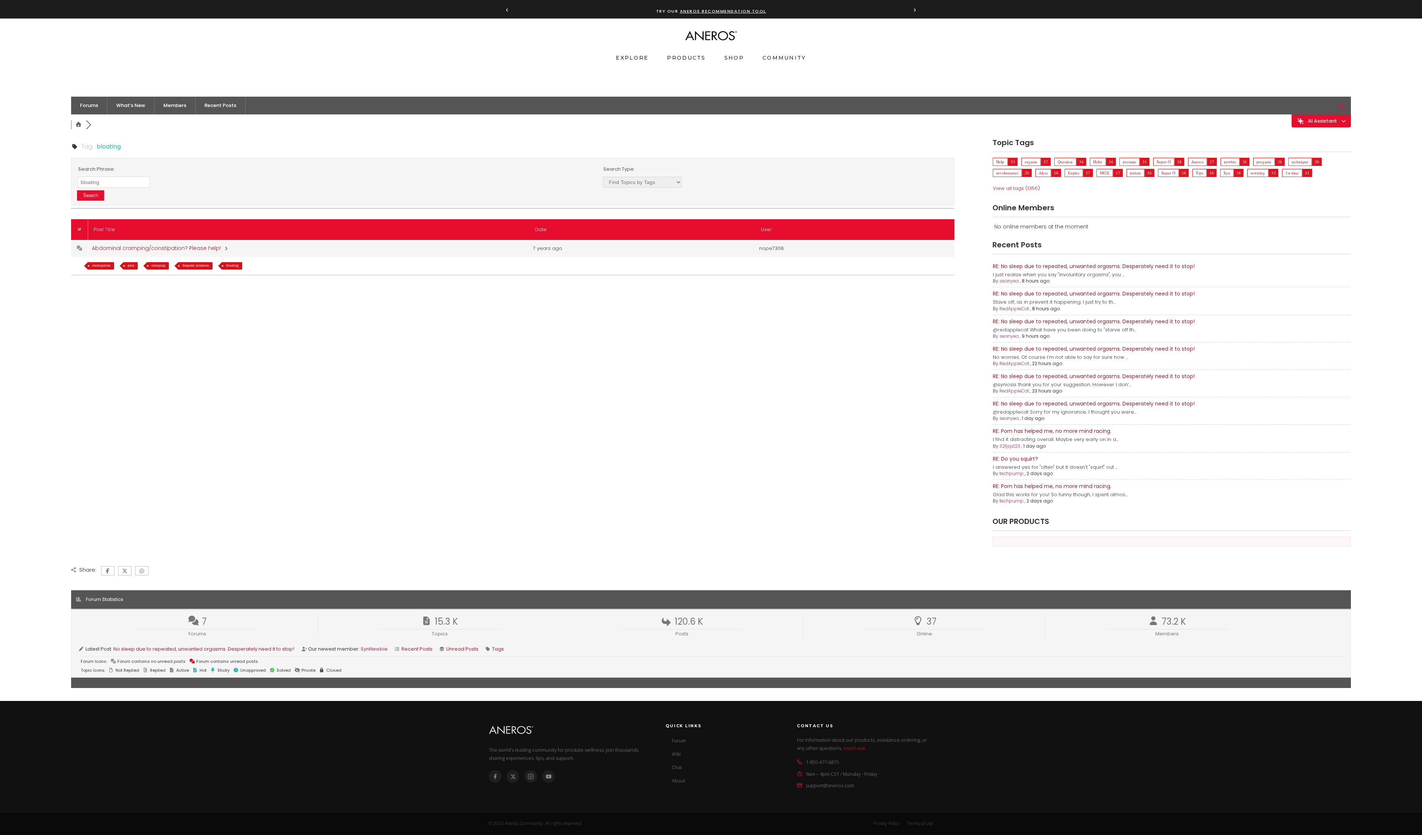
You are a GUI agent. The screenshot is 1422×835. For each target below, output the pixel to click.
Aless (1043, 173)
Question (1065, 161)
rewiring (1258, 173)
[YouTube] (548, 776)
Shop (734, 57)
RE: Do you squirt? (1015, 458)
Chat (677, 767)
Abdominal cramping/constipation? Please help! (158, 248)
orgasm (1031, 161)
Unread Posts (462, 648)
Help (1000, 161)
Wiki (676, 754)
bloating (232, 265)
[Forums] (78, 125)
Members (174, 105)
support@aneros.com (830, 785)
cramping (158, 265)
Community (784, 57)
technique (1300, 161)
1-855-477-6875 (822, 762)
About (678, 780)
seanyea (1009, 281)
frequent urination (196, 265)
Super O (1168, 173)
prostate (1129, 161)
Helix (1097, 161)
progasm (1263, 161)
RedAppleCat (1014, 308)
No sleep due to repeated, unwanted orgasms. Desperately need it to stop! (203, 648)
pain (131, 265)
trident (1135, 173)
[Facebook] (495, 776)
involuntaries (1007, 173)
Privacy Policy (886, 823)
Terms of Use (920, 823)
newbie (1230, 161)
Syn (1227, 173)
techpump (1011, 473)
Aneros (1197, 161)
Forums (89, 105)
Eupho (1073, 173)
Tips (1199, 173)
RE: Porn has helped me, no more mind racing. (1052, 431)
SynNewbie (374, 648)
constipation (101, 265)
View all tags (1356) (1016, 188)
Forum (679, 740)
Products (686, 57)
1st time (1292, 173)
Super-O (1163, 161)
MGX (1104, 173)
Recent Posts (220, 105)
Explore (632, 57)
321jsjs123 (1009, 446)
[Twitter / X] (513, 776)
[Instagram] (530, 776)
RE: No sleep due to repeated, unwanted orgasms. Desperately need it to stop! (1094, 266)
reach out (854, 748)
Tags (498, 648)
